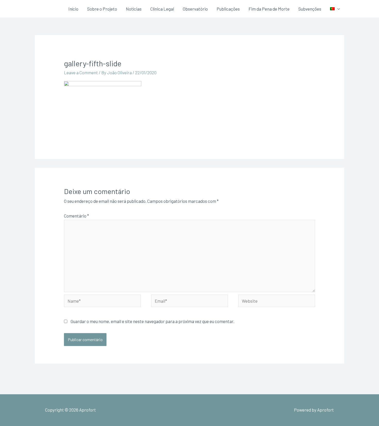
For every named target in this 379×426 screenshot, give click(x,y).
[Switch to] (335, 9)
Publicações (228, 8)
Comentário (76, 215)
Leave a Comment (81, 72)
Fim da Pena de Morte (269, 8)
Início (73, 8)
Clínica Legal (162, 8)
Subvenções (309, 8)
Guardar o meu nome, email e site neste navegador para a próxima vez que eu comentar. (152, 321)
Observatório (195, 8)
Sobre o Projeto (102, 8)
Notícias (134, 8)
